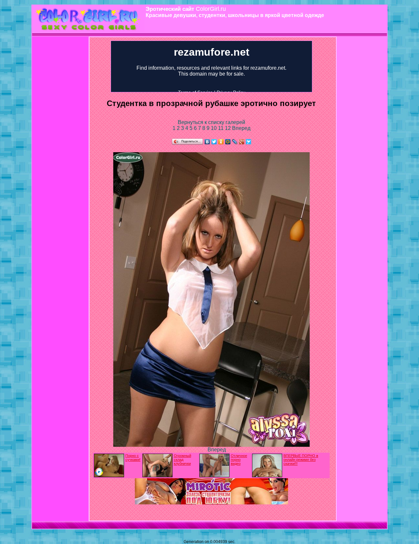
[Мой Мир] (228, 141)
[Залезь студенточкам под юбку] (211, 502)
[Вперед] (211, 445)
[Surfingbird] (248, 141)
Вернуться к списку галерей (211, 122)
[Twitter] (214, 141)
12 (228, 128)
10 (214, 128)
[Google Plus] (241, 141)
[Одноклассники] (221, 141)
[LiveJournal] (234, 141)
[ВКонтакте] (207, 141)
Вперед (241, 128)
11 (221, 128)
